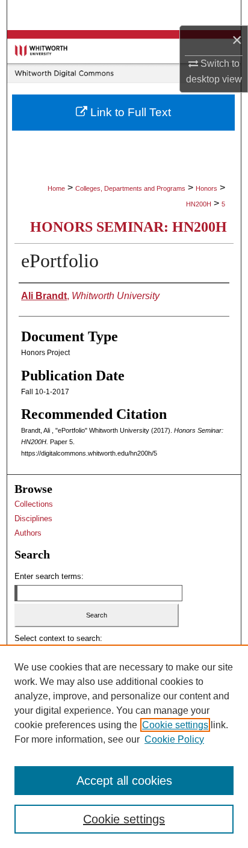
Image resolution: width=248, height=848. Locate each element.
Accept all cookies (124, 780)
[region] (124, 746)
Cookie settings (175, 725)
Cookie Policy (174, 739)
